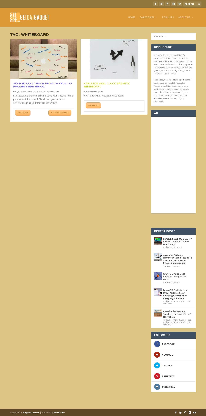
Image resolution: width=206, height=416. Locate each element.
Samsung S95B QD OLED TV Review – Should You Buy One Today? (177, 241)
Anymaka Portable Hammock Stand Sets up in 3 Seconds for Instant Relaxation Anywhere (177, 259)
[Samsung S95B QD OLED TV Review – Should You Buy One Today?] (158, 241)
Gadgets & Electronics (22, 91)
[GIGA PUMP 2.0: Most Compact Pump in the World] (158, 276)
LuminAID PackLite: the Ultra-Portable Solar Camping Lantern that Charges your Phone (175, 294)
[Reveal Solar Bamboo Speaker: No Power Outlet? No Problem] (158, 313)
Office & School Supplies (43, 91)
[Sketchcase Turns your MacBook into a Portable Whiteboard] (43, 59)
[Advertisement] (173, 165)
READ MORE (22, 112)
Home (131, 17)
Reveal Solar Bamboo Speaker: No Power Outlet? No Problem (177, 314)
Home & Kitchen (90, 91)
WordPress (59, 412)
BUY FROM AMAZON (60, 112)
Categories (147, 17)
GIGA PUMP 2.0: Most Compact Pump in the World (174, 276)
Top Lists (168, 17)
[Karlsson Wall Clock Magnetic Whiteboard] (114, 59)
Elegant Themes (31, 412)
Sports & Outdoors (171, 266)
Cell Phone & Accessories (180, 320)
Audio (165, 320)
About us (184, 17)
